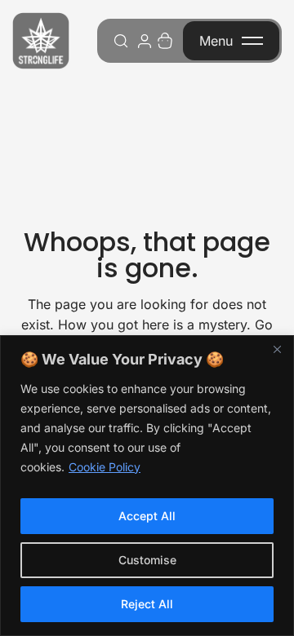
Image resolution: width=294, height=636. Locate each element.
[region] (147, 485)
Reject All (147, 604)
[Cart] (165, 40)
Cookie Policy (104, 467)
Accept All (147, 516)
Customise (147, 560)
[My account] (145, 41)
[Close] (277, 349)
